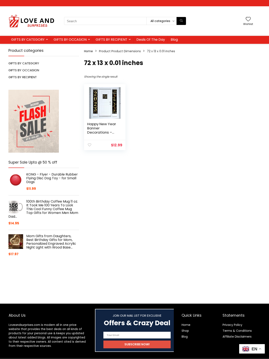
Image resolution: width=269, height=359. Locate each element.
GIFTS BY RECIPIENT (111, 39)
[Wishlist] (248, 19)
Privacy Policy (232, 325)
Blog (174, 39)
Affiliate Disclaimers (237, 336)
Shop (185, 331)
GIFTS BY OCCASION (70, 39)
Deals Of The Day (150, 39)
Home (88, 51)
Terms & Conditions (237, 331)
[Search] (181, 21)
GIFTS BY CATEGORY (28, 39)
